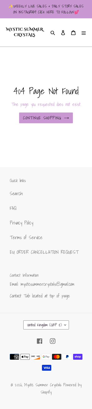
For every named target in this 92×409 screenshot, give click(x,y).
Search (16, 193)
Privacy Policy (21, 223)
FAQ (13, 208)
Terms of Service (26, 237)
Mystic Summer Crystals (43, 384)
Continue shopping (42, 117)
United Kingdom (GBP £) (44, 325)
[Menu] (84, 32)
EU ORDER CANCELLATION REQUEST (44, 252)
